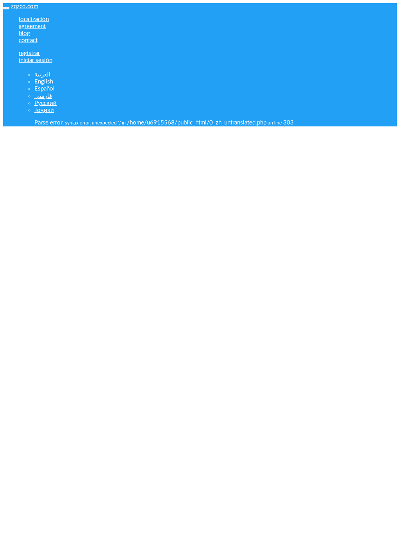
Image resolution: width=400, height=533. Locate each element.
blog (24, 33)
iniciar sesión (35, 60)
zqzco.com (24, 6)
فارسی (43, 96)
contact (28, 40)
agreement (32, 26)
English (43, 82)
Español (44, 89)
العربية (42, 75)
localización (34, 19)
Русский (45, 103)
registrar (29, 53)
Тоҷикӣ (44, 110)
